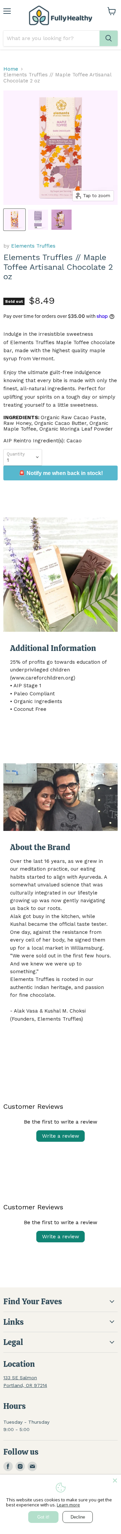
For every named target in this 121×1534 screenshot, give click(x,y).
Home (10, 69)
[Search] (108, 38)
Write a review (60, 1136)
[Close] (115, 1480)
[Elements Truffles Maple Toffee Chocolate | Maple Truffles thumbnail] (61, 219)
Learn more (68, 1505)
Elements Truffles (33, 246)
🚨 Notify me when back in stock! (60, 473)
